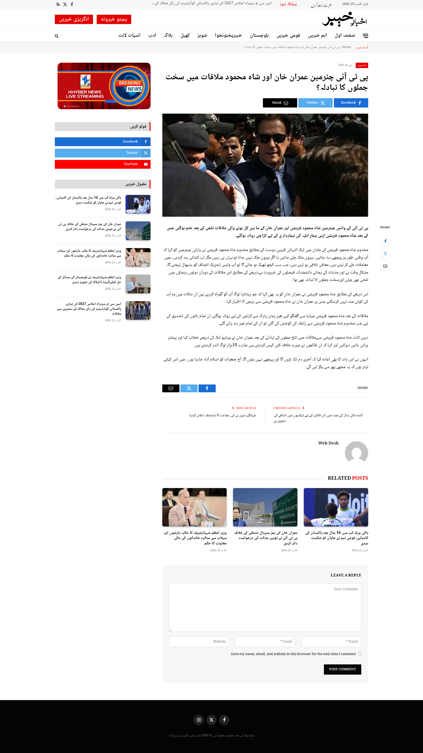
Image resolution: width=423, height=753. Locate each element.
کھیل (185, 35)
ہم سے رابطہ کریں (321, 4)
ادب (152, 35)
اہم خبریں (317, 35)
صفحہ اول (345, 35)
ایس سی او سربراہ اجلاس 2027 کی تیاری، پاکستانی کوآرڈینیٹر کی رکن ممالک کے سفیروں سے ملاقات (89, 309)
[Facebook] (385, 241)
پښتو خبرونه (114, 19)
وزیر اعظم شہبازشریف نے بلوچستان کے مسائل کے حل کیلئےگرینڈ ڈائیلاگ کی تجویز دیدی (89, 280)
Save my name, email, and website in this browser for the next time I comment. (293, 654)
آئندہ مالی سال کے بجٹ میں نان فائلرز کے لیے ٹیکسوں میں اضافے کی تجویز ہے (318, 418)
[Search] (57, 35)
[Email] (385, 266)
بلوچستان (259, 35)
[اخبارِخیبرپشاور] (344, 19)
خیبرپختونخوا (228, 35)
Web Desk (328, 443)
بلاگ (168, 35)
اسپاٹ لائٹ (129, 35)
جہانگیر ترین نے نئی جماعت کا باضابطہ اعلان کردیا (222, 415)
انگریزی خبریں (74, 19)
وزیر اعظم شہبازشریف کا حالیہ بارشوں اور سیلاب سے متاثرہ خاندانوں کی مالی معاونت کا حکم (195, 538)
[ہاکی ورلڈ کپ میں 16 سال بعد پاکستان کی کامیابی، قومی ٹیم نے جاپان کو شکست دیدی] (336, 507)
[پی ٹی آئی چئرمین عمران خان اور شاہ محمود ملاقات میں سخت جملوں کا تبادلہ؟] (265, 165)
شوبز (202, 35)
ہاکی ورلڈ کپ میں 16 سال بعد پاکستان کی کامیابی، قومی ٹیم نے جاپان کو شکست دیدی (336, 538)
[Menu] (365, 35)
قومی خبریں (288, 35)
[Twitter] (385, 253)
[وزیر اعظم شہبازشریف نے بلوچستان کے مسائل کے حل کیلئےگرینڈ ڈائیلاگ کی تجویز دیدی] (138, 284)
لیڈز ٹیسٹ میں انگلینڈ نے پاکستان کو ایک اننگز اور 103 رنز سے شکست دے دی (199, 3)
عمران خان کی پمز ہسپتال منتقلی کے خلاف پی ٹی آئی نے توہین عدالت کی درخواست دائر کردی (265, 538)
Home (346, 47)
